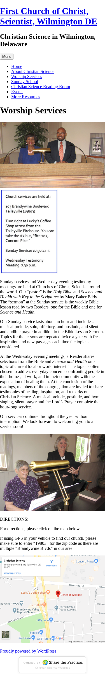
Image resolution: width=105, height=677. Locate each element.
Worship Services (26, 76)
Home (16, 66)
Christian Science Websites (52, 667)
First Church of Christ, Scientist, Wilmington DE (48, 16)
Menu (6, 56)
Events (17, 91)
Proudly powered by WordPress (28, 651)
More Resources (25, 96)
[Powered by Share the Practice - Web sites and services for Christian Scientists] (52, 672)
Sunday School (24, 81)
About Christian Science (32, 71)
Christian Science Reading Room (40, 86)
